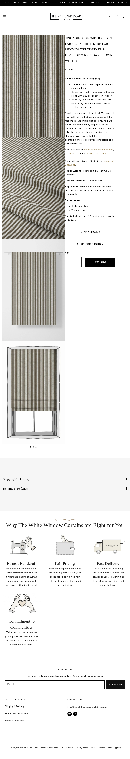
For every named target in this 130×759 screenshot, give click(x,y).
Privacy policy (82, 748)
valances (70, 153)
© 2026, (12, 748)
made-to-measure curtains (98, 149)
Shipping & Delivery (14, 706)
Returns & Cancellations (17, 713)
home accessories (96, 153)
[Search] (117, 16)
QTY (67, 253)
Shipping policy (114, 748)
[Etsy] (75, 714)
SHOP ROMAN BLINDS (90, 244)
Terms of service (98, 748)
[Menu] (4, 16)
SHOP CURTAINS (90, 232)
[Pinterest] (69, 714)
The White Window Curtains (28, 748)
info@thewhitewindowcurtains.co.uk (87, 707)
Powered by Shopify (49, 748)
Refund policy (67, 748)
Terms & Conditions (14, 720)
